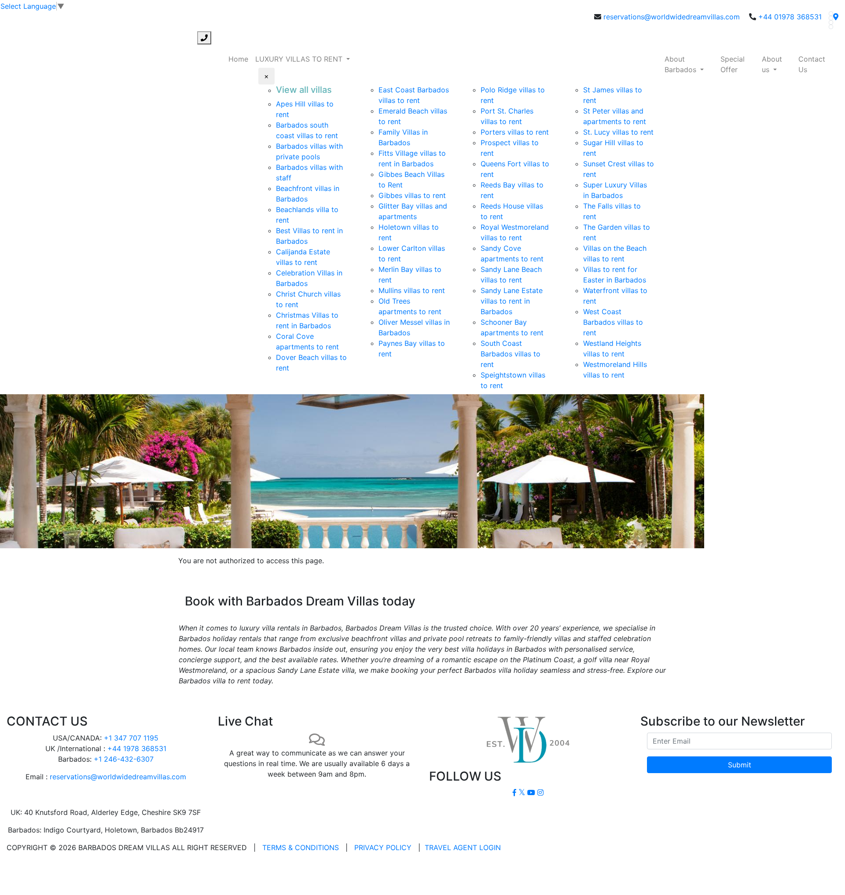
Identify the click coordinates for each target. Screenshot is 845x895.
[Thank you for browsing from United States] (835, 16)
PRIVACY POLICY (382, 847)
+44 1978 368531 (136, 748)
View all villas (304, 89)
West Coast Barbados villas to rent (613, 322)
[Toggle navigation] (12, 38)
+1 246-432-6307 (124, 759)
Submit (739, 764)
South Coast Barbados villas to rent (510, 354)
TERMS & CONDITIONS (300, 847)
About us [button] (772, 64)
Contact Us (811, 64)
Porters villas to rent (515, 132)
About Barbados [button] (681, 64)
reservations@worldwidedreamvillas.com (671, 16)
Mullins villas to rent (411, 290)
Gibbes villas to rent (412, 195)
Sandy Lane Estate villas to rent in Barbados (512, 301)
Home (238, 59)
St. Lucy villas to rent (618, 132)
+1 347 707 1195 (131, 738)
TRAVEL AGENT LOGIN (463, 847)
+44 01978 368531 (790, 16)
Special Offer (732, 64)
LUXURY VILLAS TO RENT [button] (300, 59)
